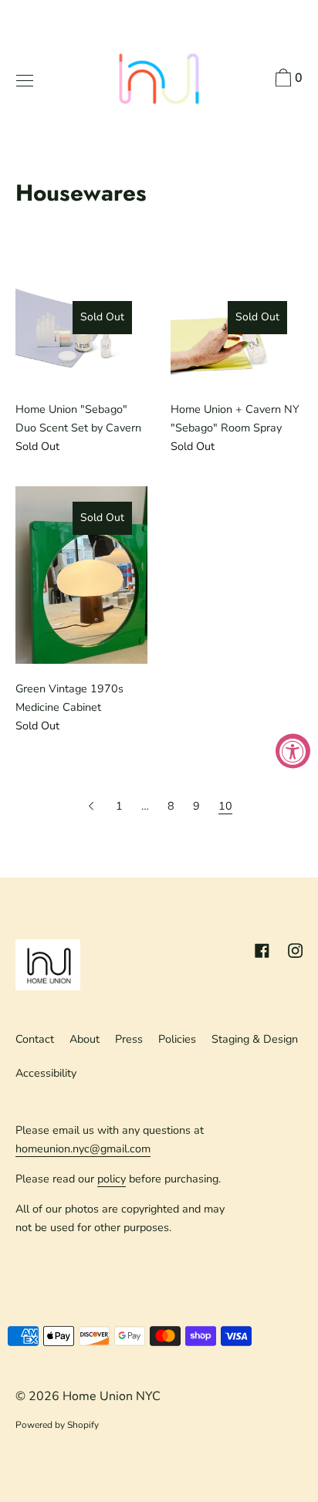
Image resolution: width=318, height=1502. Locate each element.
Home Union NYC (112, 1396)
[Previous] (92, 805)
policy (111, 1178)
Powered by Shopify (57, 1425)
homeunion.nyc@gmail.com (83, 1148)
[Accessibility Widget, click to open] (293, 751)
